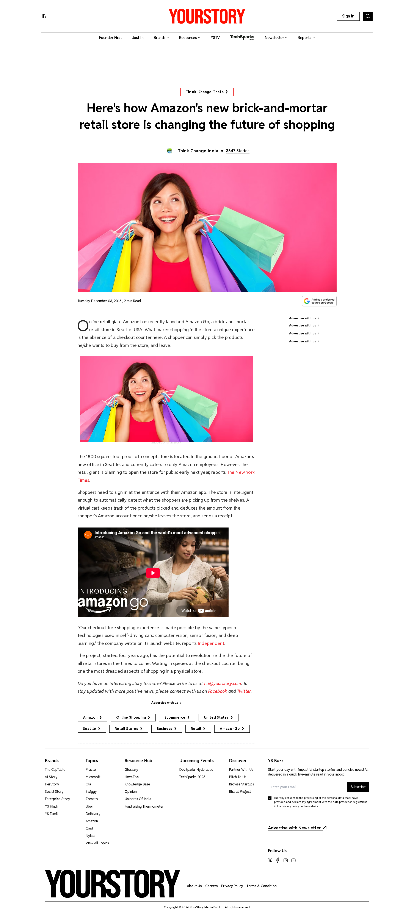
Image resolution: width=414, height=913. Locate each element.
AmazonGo (230, 728)
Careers (211, 886)
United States (216, 717)
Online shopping (131, 717)
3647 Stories (237, 150)
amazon (90, 717)
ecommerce (175, 717)
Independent (211, 643)
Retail (196, 728)
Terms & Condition (261, 886)
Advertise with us (164, 703)
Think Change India (205, 92)
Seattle (89, 728)
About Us (194, 886)
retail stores (126, 728)
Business (164, 728)
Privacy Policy (232, 886)
